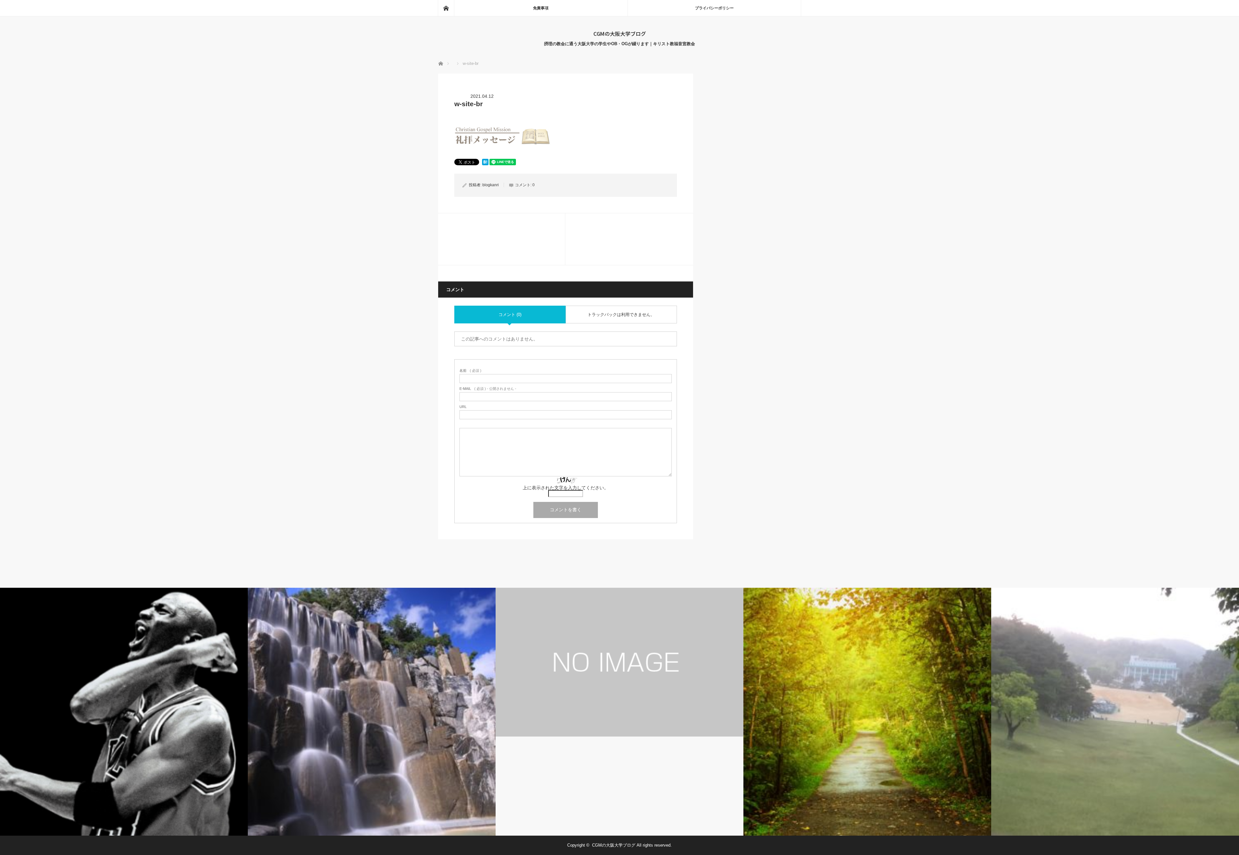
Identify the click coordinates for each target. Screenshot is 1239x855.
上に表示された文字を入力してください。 (566, 487)
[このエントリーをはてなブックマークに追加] (485, 163)
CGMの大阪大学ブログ (619, 33)
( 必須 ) (470, 370)
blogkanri (490, 185)
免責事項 (541, 8)
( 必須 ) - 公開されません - (487, 389)
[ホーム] (446, 8)
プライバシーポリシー (714, 8)
